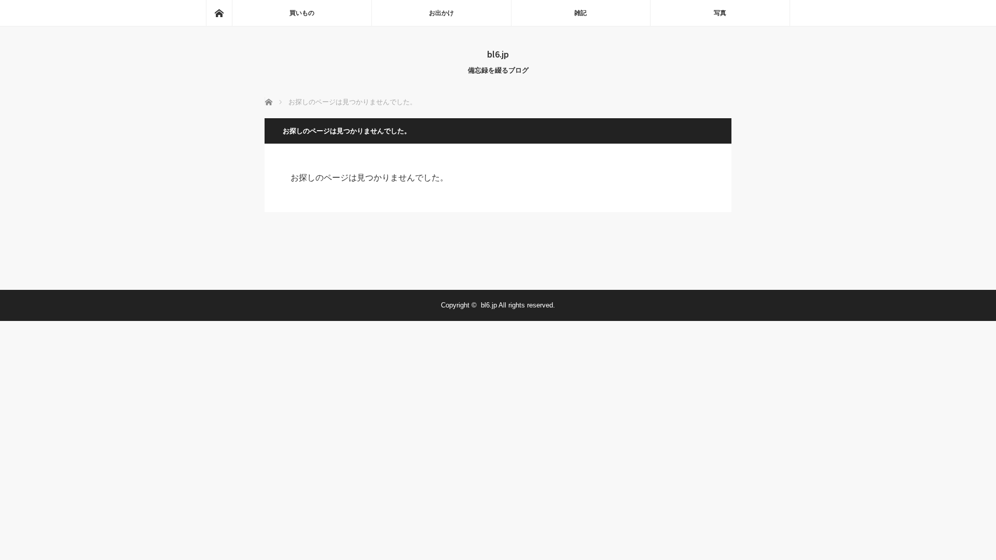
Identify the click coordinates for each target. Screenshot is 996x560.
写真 (720, 13)
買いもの (301, 13)
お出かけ (441, 13)
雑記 (580, 13)
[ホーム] (219, 13)
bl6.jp (498, 54)
